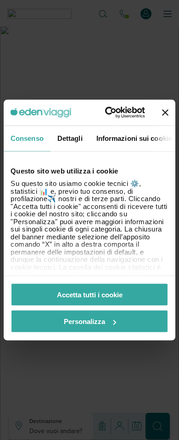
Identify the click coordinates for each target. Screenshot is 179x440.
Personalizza (84, 321)
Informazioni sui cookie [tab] (134, 138)
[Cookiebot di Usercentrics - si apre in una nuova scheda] (108, 113)
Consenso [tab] (27, 138)
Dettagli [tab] (70, 138)
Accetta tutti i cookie (90, 294)
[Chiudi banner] (165, 112)
